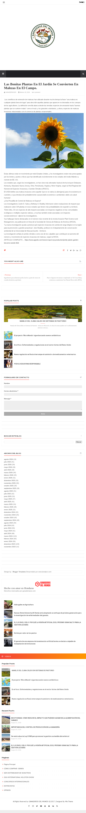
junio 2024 (7, 528)
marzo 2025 (8, 504)
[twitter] (37, 806)
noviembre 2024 (10, 515)
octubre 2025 (8, 486)
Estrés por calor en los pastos (25, 633)
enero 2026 (8, 478)
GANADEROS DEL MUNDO (39, 801)
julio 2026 (7, 462)
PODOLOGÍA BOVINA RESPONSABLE (27, 364)
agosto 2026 (8, 459)
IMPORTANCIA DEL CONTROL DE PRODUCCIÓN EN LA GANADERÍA (35, 727)
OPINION (7, 790)
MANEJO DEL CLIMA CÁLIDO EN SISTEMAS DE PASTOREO (43, 321)
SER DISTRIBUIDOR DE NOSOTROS (17, 773)
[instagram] (33, 806)
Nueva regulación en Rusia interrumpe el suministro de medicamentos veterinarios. (45, 354)
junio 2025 (7, 496)
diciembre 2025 (9, 480)
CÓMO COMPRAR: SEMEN (14, 768)
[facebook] (29, 806)
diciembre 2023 (9, 544)
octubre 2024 (8, 517)
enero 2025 (8, 509)
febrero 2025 (8, 507)
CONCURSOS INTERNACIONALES (16, 781)
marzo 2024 (8, 536)
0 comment (36, 92)
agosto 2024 (8, 523)
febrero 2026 (8, 475)
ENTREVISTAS (9, 786)
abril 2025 (7, 501)
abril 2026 (7, 470)
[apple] (49, 806)
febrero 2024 (8, 539)
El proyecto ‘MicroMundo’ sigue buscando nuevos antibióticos (37, 335)
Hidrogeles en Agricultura (23, 605)
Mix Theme (69, 801)
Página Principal (9, 764)
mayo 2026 (8, 467)
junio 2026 (7, 464)
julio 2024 (7, 525)
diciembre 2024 (9, 512)
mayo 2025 (8, 499)
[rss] (57, 806)
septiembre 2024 (10, 520)
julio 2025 (7, 494)
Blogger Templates (19, 572)
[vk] (53, 806)
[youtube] (41, 806)
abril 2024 (7, 533)
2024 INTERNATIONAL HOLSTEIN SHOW (19, 777)
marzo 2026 (8, 472)
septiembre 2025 (10, 488)
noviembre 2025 (10, 483)
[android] (45, 806)
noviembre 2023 (10, 547)
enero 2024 (8, 541)
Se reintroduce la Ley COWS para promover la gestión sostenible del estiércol (40, 736)
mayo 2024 (8, 531)
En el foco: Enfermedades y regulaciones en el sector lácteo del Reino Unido (42, 345)
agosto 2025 (8, 491)
